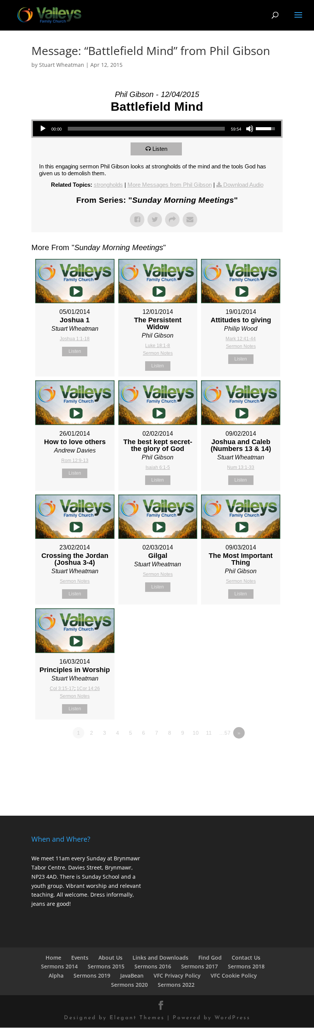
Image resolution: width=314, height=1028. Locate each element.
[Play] (43, 129)
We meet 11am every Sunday (68, 858)
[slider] (146, 129)
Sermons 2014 (59, 966)
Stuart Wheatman (61, 64)
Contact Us (246, 957)
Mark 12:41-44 (241, 338)
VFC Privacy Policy (177, 975)
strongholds (108, 184)
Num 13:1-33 (240, 467)
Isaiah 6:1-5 (158, 467)
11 (209, 733)
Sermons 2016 (152, 966)
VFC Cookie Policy (234, 975)
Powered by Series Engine (254, 753)
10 (196, 733)
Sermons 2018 (246, 966)
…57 (225, 733)
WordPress (232, 1018)
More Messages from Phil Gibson (170, 184)
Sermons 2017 (199, 966)
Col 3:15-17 (62, 688)
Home (53, 957)
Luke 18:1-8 (157, 345)
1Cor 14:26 (88, 688)
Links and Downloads (160, 957)
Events (79, 957)
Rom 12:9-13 (74, 460)
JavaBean (132, 975)
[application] (157, 128)
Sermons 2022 (176, 984)
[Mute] (249, 129)
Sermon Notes (158, 353)
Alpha (56, 975)
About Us (110, 957)
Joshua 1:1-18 (75, 338)
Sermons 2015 (106, 966)
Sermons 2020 (129, 984)
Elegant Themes (137, 1018)
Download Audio (243, 184)
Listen (159, 148)
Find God (210, 957)
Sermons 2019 (92, 975)
